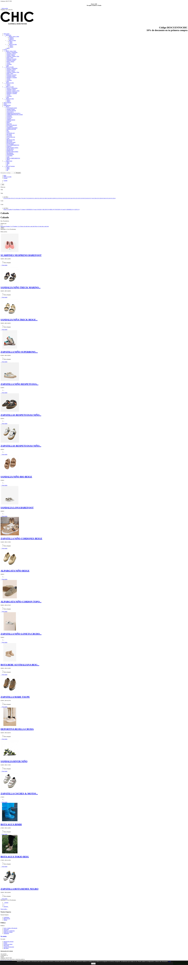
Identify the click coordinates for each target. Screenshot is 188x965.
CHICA (11, 45)
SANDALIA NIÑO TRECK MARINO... (20, 287)
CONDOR (9, 116)
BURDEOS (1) (30, 209)
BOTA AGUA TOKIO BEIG (15, 856)
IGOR (7, 131)
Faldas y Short (9, 57)
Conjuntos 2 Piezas (10, 60)
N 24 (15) (72, 198)
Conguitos (8, 118)
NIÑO (10, 43)
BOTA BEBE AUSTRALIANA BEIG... (20, 664)
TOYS (5, 104)
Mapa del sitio (7, 918)
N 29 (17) (24, 198)
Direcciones (6, 945)
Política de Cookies (8, 932)
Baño (7, 65)
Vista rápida (4, 265)
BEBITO (11, 39)
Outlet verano (8, 161)
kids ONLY (9, 134)
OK (2, 184)
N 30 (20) (29, 198)
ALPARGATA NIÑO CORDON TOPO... (21, 601)
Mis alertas (6, 948)
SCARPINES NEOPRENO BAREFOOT (21, 255)
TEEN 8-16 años (11, 44)
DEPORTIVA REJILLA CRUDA (17, 729)
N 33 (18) (44, 198)
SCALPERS (9, 155)
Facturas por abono (8, 944)
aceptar (93, 963)
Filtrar (2, 227)
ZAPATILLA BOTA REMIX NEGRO (19, 889)
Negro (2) (6, 209)
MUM (7, 48)
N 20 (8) (53, 198)
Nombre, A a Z (9, 226)
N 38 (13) (96, 198)
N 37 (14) (91, 198)
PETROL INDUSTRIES (12, 151)
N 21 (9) (58, 198)
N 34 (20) (49, 198)
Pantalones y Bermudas (11, 92)
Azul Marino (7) (17, 209)
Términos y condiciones (9, 930)
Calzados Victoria (10, 109)
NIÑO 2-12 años (9, 86)
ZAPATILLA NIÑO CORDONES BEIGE (21, 538)
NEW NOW (6, 33)
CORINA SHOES (10, 119)
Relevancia (3, 226)
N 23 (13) (67, 198)
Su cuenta (4, 936)
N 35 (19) (81, 198)
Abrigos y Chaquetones (11, 52)
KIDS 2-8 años (11, 40)
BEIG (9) (52, 209)
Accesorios (9, 64)
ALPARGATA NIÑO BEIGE (15, 570)
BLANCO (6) (46, 209)
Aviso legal (6, 929)
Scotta (7, 157)
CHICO (11, 47)
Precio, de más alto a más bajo (42, 226)
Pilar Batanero (9, 153)
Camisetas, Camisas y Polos (12, 90)
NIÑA (10, 41)
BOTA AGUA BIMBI (11, 824)
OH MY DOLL (10, 149)
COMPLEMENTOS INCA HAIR (14, 114)
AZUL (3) (77, 209)
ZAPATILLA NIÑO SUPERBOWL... (19, 352)
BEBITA (11, 37)
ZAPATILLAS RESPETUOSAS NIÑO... (21, 415)
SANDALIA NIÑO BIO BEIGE (16, 476)
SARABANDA (10, 154)
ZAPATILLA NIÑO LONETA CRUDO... (21, 633)
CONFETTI (9, 117)
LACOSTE (9, 135)
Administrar (6, 933)
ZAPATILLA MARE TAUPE (15, 697)
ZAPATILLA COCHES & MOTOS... (19, 793)
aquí (169, 961)
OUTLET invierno (9, 166)
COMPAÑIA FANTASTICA (13, 113)
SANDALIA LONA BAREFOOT (17, 507)
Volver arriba (4, 909)
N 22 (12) (62, 198)
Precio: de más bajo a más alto (28, 226)
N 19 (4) (113, 198)
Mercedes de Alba (10, 139)
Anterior (6, 902)
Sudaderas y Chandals (11, 77)
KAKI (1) (40, 209)
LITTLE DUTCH (10, 137)
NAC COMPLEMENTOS (12, 145)
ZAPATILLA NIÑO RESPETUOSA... (19, 384)
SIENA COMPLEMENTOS (13, 158)
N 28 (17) (19, 198)
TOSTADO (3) (58, 209)
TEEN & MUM (7, 102)
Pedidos (5, 943)
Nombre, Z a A (17, 226)
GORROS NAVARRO (11, 127)
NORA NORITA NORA (12, 147)
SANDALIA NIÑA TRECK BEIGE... (19, 319)
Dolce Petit (9, 123)
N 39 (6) (101, 198)
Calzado (8, 63)
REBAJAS (7, 35)
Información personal (8, 941)
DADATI (8, 121)
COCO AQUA (10, 112)
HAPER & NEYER (11, 129)
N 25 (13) (76, 198)
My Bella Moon (10, 143)
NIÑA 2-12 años (9, 67)
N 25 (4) (6, 198)
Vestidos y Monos (10, 55)
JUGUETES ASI (10, 133)
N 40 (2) (105, 198)
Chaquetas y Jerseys (11, 53)
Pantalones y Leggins (11, 59)
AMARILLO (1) (71, 209)
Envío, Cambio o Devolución (10, 928)
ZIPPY (8, 159)
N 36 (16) (86, 198)
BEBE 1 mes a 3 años (10, 51)
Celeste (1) (24, 209)
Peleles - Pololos (10, 61)
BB (7, 165)
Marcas (6, 106)
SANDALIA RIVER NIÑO (14, 761)
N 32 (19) (39, 198)
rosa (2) (36, 209)
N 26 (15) (10, 198)
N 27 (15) (15, 198)
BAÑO (5, 49)
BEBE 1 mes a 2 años (12, 36)
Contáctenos (6, 917)
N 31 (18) (34, 198)
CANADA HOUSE (11, 110)
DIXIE (8, 122)
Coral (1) (64, 209)
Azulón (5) (11, 209)
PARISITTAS (9, 150)
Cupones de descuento (9, 946)
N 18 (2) (109, 198)
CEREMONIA (7, 105)
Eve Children (9, 126)
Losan (7, 138)
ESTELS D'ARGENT (11, 125)
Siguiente (6, 906)
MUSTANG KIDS (10, 142)
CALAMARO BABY (11, 108)
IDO (7, 130)
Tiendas (5, 920)
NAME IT (8, 146)
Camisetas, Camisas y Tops (12, 56)
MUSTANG (9, 141)
